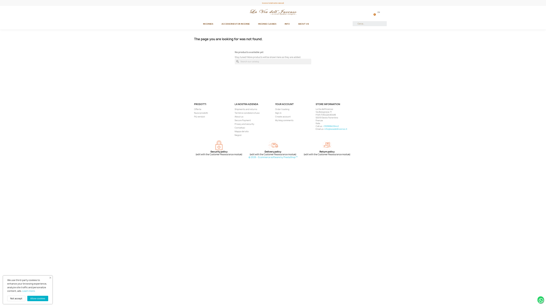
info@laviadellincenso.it (335, 129)
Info (287, 24)
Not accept (16, 298)
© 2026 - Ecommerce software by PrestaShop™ (273, 157)
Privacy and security (244, 124)
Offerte (197, 109)
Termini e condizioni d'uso (247, 113)
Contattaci (240, 127)
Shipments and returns (246, 109)
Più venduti (199, 116)
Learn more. (28, 291)
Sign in (278, 113)
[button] (374, 12)
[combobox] (369, 23)
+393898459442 (331, 126)
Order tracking (282, 109)
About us (303, 24)
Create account (283, 116)
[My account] (366, 12)
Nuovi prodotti (201, 113)
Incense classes (267, 24)
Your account (284, 104)
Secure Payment (243, 120)
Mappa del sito (242, 131)
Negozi (238, 135)
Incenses (208, 24)
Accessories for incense (236, 24)
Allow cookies (37, 298)
